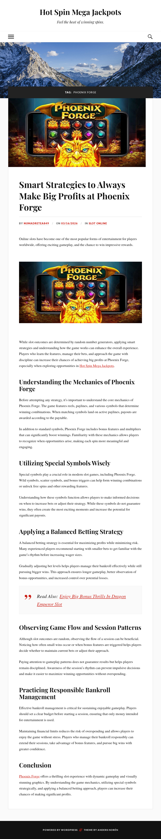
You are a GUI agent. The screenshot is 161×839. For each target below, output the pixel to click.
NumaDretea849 (36, 223)
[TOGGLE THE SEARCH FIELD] (150, 36)
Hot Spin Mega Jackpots (80, 12)
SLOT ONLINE (98, 223)
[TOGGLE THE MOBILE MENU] (11, 36)
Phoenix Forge (29, 776)
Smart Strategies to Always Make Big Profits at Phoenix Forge (74, 196)
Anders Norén (108, 829)
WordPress (69, 829)
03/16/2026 (69, 223)
